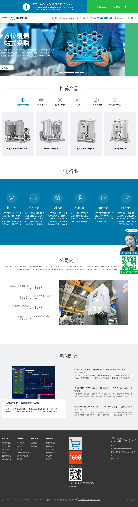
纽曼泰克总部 (50, 443)
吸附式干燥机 (6, 443)
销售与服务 (50, 446)
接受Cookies (101, 7)
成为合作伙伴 (50, 449)
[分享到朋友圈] (131, 499)
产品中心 (62, 18)
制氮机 (4, 453)
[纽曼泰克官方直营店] (75, 450)
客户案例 (34, 446)
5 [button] (77, 72)
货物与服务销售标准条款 (23, 456)
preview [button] (4, 307)
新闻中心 (85, 18)
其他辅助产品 (6, 459)
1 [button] (56, 72)
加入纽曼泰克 (50, 453)
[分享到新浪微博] (134, 499)
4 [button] (71, 72)
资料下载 (49, 459)
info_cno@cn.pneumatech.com (121, 448)
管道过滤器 (5, 449)
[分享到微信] (127, 499)
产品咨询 (49, 456)
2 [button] (61, 72)
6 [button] (82, 72)
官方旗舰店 (20, 443)
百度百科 (19, 446)
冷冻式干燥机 (6, 446)
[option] (69, 50)
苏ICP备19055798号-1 (9, 500)
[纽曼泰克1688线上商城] (75, 463)
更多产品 (5, 438)
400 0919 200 (106, 18)
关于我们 (55, 18)
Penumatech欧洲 (22, 453)
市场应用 (78, 18)
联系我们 (93, 18)
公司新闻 (34, 443)
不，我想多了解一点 (119, 7)
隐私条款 (19, 459)
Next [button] (57, 307)
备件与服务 (70, 18)
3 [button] (66, 72)
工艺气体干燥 (6, 456)
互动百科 (19, 449)
